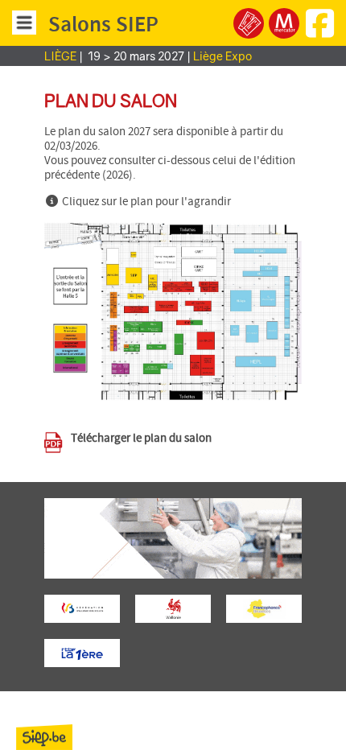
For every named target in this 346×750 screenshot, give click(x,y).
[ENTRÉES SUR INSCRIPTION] (248, 23)
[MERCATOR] (284, 23)
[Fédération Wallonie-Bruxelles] (82, 609)
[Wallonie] (173, 609)
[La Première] (82, 653)
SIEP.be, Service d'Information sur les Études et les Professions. (44, 737)
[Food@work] (173, 575)
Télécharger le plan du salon (141, 439)
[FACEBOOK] (322, 32)
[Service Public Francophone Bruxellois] (264, 609)
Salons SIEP (103, 24)
